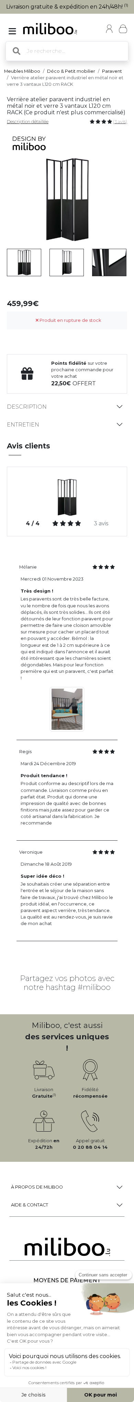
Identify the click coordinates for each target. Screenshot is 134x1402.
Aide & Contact (29, 1204)
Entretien (23, 424)
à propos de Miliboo (37, 1187)
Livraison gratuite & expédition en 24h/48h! (67, 6)
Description (27, 407)
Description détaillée (27, 121)
